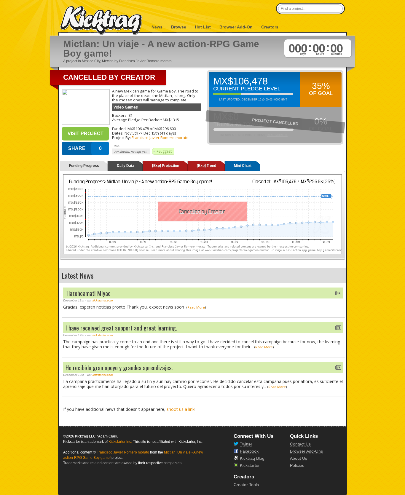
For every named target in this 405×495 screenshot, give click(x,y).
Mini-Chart (242, 166)
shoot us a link (180, 409)
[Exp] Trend (206, 166)
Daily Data (125, 166)
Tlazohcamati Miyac (88, 293)
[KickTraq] (101, 20)
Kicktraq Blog (252, 458)
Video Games (126, 107)
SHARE (76, 148)
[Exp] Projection (165, 166)
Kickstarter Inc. (120, 442)
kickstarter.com (103, 300)
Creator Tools (246, 484)
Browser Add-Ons (306, 451)
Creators (269, 27)
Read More (196, 307)
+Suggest (164, 151)
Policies (297, 465)
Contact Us (300, 444)
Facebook (249, 451)
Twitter (246, 444)
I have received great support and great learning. (121, 327)
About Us (298, 458)
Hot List (203, 27)
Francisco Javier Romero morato (160, 137)
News (157, 27)
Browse (178, 27)
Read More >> (277, 135)
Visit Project (85, 133)
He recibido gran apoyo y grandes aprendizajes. (119, 367)
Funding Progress (84, 166)
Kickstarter (250, 465)
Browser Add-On (236, 27)
